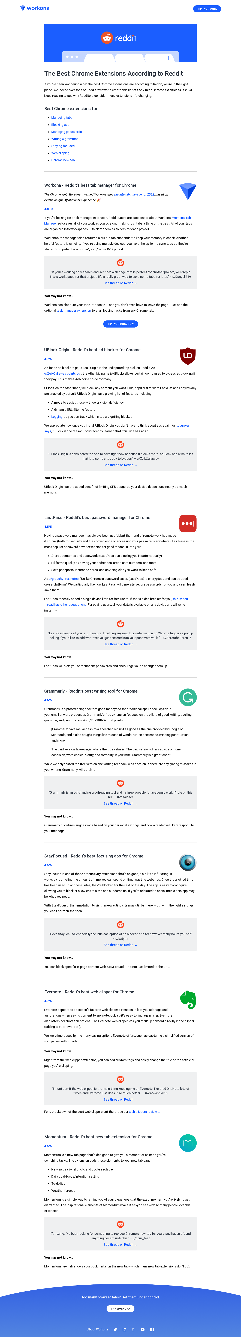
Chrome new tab (63, 160)
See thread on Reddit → (120, 283)
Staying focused (63, 146)
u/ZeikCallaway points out (62, 373)
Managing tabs (62, 117)
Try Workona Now (120, 324)
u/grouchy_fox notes (64, 579)
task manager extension (73, 310)
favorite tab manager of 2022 (134, 194)
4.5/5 (48, 527)
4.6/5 (48, 700)
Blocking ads (60, 125)
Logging (56, 416)
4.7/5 (48, 359)
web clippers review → (145, 1112)
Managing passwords (66, 132)
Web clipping (60, 153)
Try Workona (207, 8)
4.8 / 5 (48, 209)
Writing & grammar (64, 139)
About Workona (97, 1329)
